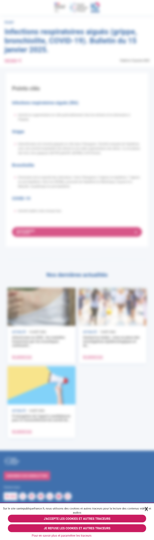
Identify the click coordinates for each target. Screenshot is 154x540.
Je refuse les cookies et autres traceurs (77, 528)
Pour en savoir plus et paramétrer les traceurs (61, 535)
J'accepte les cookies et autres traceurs (77, 519)
